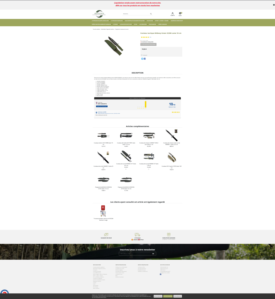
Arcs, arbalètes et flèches (98, 277)
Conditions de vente (120, 268)
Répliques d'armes (97, 281)
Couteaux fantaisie (117, 20)
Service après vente (120, 272)
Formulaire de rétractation (121, 271)
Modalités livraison (142, 270)
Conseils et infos (141, 267)
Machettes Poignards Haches (107, 29)
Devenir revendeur (120, 277)
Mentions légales (119, 270)
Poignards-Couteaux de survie (121, 29)
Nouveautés (95, 285)
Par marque (152, 24)
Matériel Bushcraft (177, 20)
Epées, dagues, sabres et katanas (101, 24)
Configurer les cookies (165, 272)
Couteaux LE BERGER (97, 278)
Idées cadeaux (162, 24)
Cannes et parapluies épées (99, 279)
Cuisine (115, 24)
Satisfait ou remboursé (143, 271)
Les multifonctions (126, 24)
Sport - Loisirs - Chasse (161, 20)
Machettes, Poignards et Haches (135, 20)
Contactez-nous (119, 274)
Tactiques (150, 20)
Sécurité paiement (142, 268)
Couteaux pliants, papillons (100, 20)
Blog (116, 275)
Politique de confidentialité (121, 267)
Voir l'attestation (101, 106)
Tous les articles (96, 29)
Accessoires (143, 24)
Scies (135, 24)
